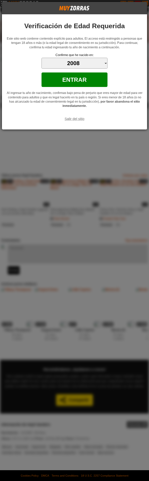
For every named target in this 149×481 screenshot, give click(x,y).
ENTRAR (74, 79)
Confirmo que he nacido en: (74, 55)
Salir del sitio (74, 119)
